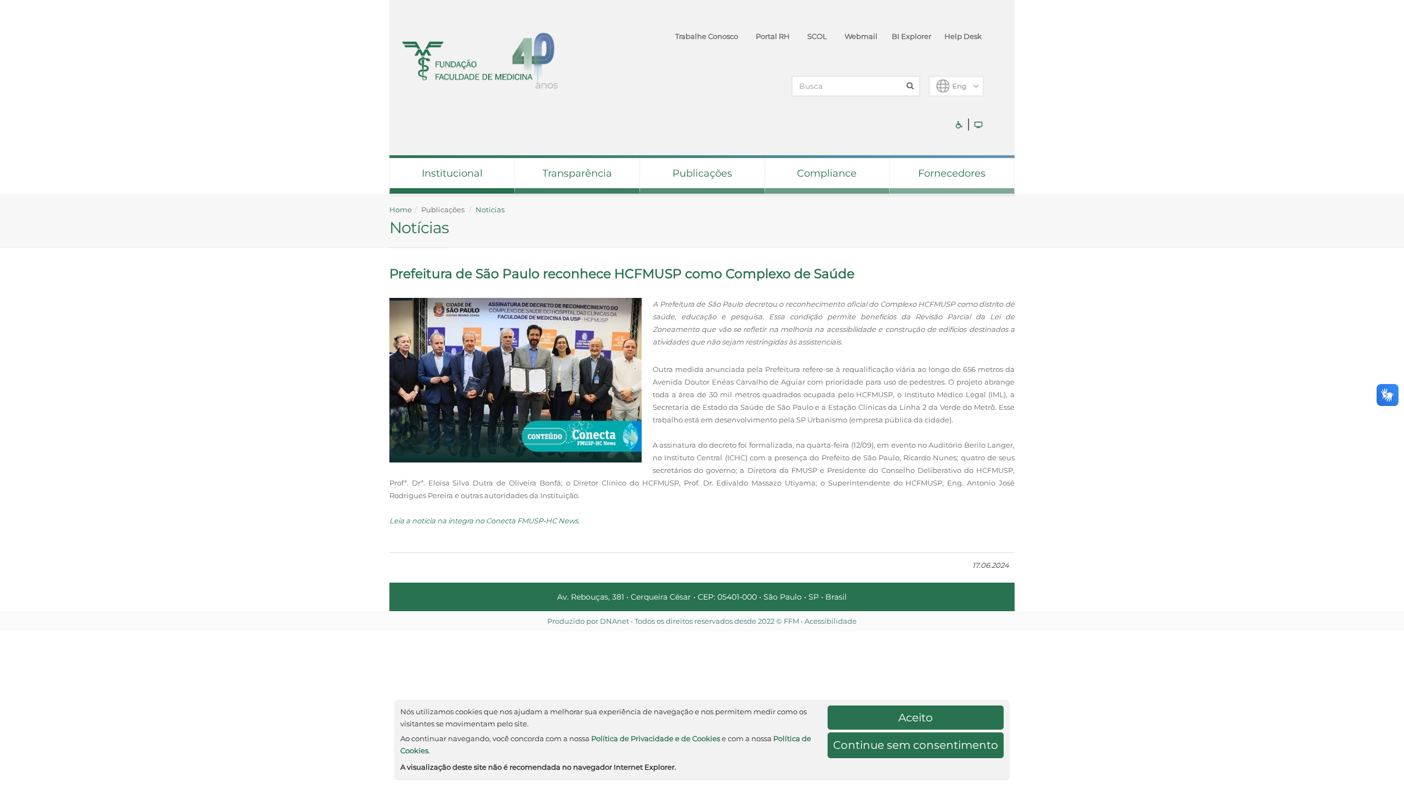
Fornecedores (952, 173)
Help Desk (963, 36)
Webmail (861, 36)
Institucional (452, 173)
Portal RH (773, 36)
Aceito (915, 717)
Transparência (577, 173)
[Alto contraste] (979, 124)
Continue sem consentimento (915, 745)
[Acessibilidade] (959, 124)
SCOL (817, 36)
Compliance (827, 173)
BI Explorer (911, 36)
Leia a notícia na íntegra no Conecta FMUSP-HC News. (484, 520)
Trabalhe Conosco (706, 36)
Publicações (702, 173)
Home (400, 209)
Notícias (490, 209)
